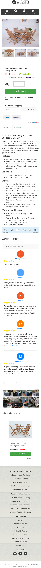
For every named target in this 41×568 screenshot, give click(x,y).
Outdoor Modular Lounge (20, 486)
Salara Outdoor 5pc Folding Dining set (18, 444)
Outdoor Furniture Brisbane (20, 505)
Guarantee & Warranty (20, 538)
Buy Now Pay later (20, 524)
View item (21, 454)
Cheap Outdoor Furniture (20, 475)
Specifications (19, 127)
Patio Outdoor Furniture (20, 482)
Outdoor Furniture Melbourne (20, 501)
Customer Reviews (20, 542)
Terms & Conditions (20, 534)
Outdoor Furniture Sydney (20, 498)
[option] (20, 33)
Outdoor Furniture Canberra (20, 512)
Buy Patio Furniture (20, 479)
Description (7, 127)
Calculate (30, 109)
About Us (20, 527)
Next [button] (38, 53)
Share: (30, 122)
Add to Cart (21, 91)
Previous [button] (3, 53)
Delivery (20, 520)
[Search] (37, 7)
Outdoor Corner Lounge (20, 489)
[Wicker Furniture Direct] (20, 2)
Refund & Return (20, 531)
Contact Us (20, 545)
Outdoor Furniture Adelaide (20, 508)
